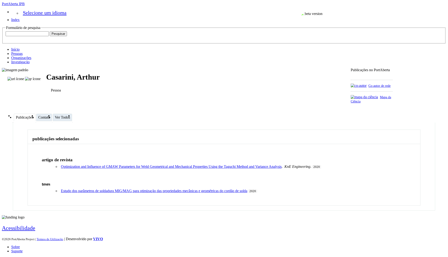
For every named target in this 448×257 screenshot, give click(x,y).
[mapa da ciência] (364, 97)
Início (15, 49)
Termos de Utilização (50, 239)
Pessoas (17, 54)
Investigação (20, 62)
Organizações (21, 58)
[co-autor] (359, 86)
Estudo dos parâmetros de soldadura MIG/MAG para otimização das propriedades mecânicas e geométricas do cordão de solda (154, 191)
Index (15, 20)
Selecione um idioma (44, 13)
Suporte (17, 251)
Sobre (15, 247)
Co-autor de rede (379, 86)
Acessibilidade (18, 228)
